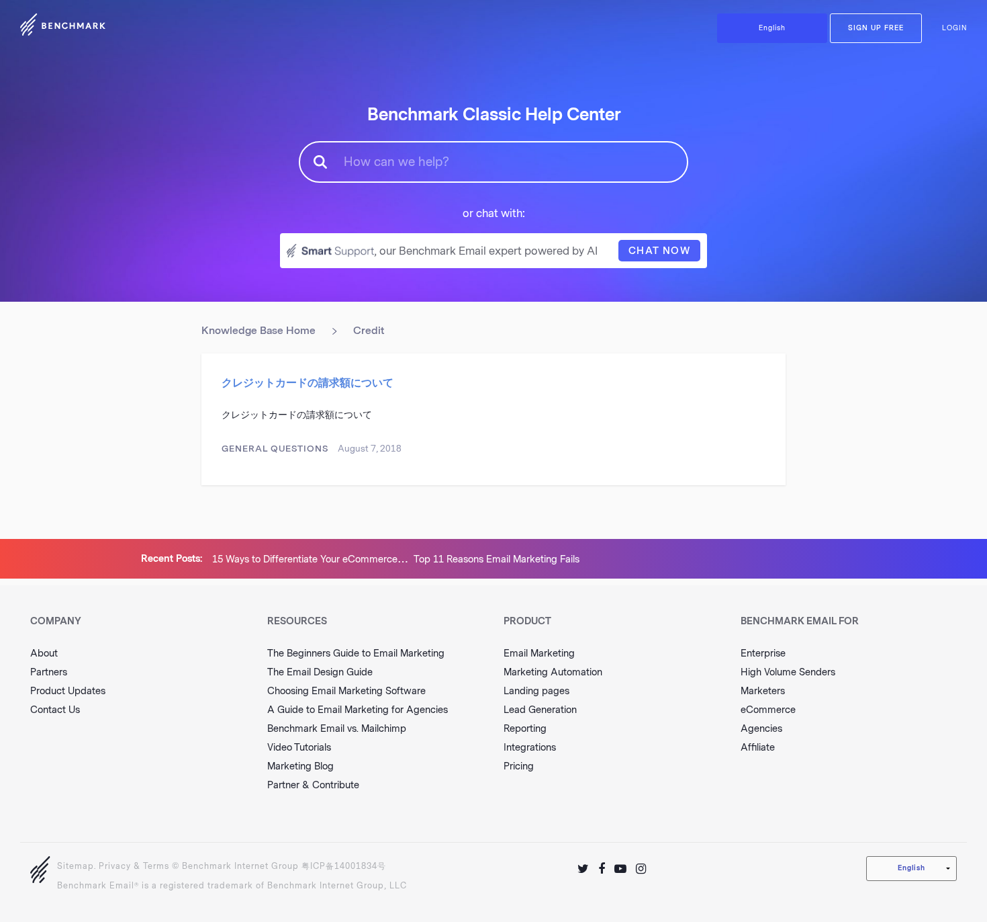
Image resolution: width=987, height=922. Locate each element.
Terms (156, 866)
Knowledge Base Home (258, 331)
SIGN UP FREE (876, 28)
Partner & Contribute (313, 785)
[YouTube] (620, 869)
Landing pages (536, 691)
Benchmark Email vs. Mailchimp (336, 729)
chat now (659, 251)
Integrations (530, 747)
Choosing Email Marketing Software (346, 691)
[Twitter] (583, 869)
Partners (48, 672)
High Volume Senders (788, 672)
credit (368, 331)
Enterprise (763, 653)
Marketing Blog (300, 766)
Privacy (115, 866)
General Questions (275, 449)
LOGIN (954, 28)
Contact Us (55, 710)
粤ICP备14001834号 (343, 866)
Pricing (519, 766)
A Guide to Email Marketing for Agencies (357, 710)
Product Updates (67, 691)
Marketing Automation (553, 672)
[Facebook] (601, 869)
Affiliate (758, 747)
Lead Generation (540, 710)
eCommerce (768, 710)
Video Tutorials (299, 747)
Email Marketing (539, 653)
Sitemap (75, 866)
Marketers (763, 691)
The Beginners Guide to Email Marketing (355, 653)
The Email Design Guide (320, 672)
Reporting (525, 729)
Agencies (761, 729)
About (44, 653)
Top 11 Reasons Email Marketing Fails (496, 559)
